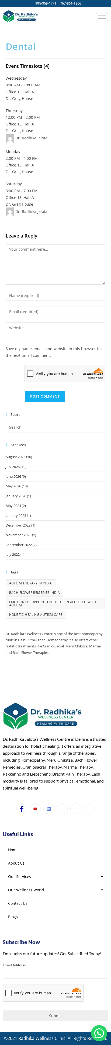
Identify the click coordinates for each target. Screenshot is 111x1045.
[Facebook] (9, 669)
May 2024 (13, 505)
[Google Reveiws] (89, 808)
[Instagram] (28, 669)
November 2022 (18, 534)
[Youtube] (35, 808)
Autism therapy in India (30, 583)
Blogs (13, 916)
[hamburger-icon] (102, 17)
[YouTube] (18, 669)
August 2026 (15, 456)
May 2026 (13, 486)
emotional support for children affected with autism (52, 603)
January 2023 (16, 515)
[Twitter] (62, 808)
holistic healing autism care (36, 614)
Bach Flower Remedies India (34, 592)
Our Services (19, 876)
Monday (13, 151)
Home (13, 849)
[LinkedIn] (48, 808)
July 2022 (13, 554)
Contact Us (17, 903)
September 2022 (19, 544)
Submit (55, 1015)
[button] (99, 1033)
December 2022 (18, 525)
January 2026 (16, 496)
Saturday (14, 183)
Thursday (14, 110)
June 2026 (13, 476)
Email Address (14, 965)
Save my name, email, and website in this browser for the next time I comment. (54, 352)
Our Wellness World (26, 889)
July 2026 (13, 466)
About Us (16, 863)
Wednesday (16, 78)
